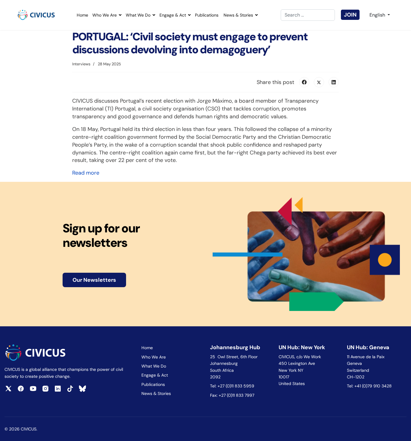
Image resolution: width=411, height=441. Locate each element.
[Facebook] (304, 82)
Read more (85, 172)
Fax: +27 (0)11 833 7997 (232, 395)
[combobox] (308, 15)
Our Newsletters (94, 280)
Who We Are (104, 15)
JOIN (350, 14)
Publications (206, 15)
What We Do (138, 15)
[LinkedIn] (334, 82)
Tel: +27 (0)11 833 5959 (232, 386)
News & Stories (238, 15)
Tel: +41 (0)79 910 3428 (369, 386)
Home (82, 15)
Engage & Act (172, 15)
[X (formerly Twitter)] (319, 82)
